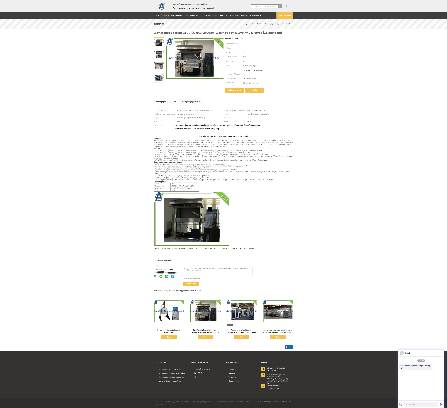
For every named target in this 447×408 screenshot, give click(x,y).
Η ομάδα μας (234, 381)
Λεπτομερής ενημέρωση (166, 102)
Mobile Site (286, 402)
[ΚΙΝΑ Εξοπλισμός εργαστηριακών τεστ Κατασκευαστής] (162, 6)
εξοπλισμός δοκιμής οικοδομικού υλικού (177, 248)
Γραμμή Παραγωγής (202, 369)
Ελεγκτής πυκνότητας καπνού (242, 248)
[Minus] (441, 353)
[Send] (441, 404)
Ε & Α (196, 377)
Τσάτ (255, 90)
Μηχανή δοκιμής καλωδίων (170, 381)
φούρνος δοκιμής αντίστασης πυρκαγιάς (212, 248)
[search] (280, 6)
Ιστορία (232, 373)
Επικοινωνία (190, 283)
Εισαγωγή (232, 369)
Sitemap (277, 402)
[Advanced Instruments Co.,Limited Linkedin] (291, 347)
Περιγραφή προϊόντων (190, 102)
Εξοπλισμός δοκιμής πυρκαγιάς (171, 377)
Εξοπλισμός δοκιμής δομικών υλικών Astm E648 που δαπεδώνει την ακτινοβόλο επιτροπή (205, 332)
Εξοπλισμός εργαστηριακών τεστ (172, 369)
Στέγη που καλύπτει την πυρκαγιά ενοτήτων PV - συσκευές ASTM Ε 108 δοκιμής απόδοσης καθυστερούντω (278, 332)
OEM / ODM (198, 373)
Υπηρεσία (232, 377)
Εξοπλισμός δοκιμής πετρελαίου (172, 373)
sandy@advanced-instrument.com (274, 386)
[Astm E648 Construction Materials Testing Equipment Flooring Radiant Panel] (159, 42)
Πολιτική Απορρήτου (265, 402)
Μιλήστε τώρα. (285, 15)
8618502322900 (171, 273)
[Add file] (401, 404)
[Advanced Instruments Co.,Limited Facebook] (287, 347)
